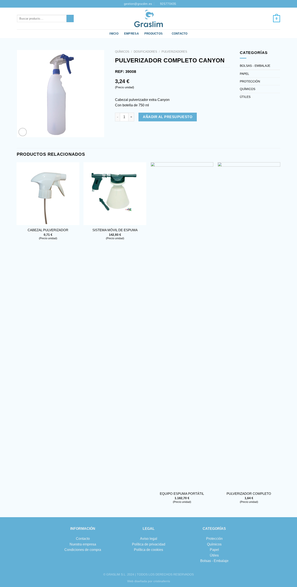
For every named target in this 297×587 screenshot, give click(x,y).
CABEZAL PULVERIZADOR (48, 230)
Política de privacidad (148, 544)
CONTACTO (180, 33)
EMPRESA (131, 33)
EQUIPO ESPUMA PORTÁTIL (182, 493)
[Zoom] (22, 132)
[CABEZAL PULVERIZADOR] (48, 193)
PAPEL (244, 73)
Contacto (83, 538)
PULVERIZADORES (174, 51)
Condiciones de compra (82, 550)
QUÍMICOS (122, 51)
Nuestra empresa (83, 544)
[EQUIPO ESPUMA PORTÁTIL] (182, 325)
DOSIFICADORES (145, 51)
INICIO (113, 33)
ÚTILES (245, 97)
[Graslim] (148, 18)
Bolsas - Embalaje (214, 561)
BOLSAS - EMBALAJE (255, 65)
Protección (214, 538)
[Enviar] (70, 18)
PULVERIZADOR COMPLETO (249, 493)
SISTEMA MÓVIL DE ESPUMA (115, 230)
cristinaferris (161, 581)
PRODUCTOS (153, 33)
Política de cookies (148, 550)
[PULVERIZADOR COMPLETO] (249, 325)
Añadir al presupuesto (167, 117)
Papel (214, 550)
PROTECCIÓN (250, 81)
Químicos (214, 544)
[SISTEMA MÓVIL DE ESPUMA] (114, 193)
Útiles (214, 555)
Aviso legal (148, 538)
